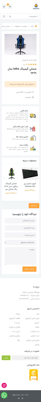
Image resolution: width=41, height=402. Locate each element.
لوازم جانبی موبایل (32, 340)
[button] (10, 6)
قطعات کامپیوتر (14, 318)
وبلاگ (18, 314)
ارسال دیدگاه (29, 269)
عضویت (6, 357)
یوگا (18, 340)
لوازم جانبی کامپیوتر (32, 318)
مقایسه (28, 97)
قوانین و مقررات (14, 327)
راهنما (37, 327)
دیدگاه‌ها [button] (34, 205)
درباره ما (17, 322)
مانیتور (37, 322)
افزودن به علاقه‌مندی (24, 92)
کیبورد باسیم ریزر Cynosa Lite (30, 185)
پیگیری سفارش (14, 335)
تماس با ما (16, 331)
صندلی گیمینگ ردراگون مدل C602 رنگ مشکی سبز (11, 186)
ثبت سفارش (35, 335)
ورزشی (37, 344)
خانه (37, 314)
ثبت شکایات (35, 331)
